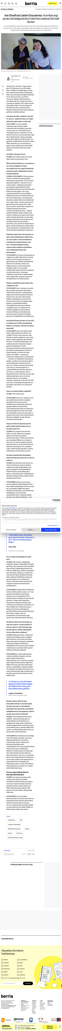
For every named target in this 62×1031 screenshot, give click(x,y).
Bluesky (33, 1011)
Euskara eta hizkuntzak (14, 824)
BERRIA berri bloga (25, 1005)
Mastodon (34, 1013)
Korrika (10, 833)
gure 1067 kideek (11, 508)
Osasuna (58, 9)
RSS (33, 1009)
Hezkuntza (51, 9)
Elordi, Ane (19, 833)
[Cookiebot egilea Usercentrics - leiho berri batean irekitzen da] (53, 500)
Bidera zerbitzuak (50, 1003)
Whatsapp (34, 1001)
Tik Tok (33, 1010)
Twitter (33, 1004)
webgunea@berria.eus (11, 1005)
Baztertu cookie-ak (11, 529)
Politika (38, 9)
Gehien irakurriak (46, 126)
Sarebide (23, 1010)
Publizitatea (23, 1006)
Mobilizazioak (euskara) (14, 828)
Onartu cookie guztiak (51, 529)
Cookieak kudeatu (52, 525)
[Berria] (7, 997)
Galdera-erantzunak (25, 1007)
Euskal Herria (11, 820)
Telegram (34, 1003)
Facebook (34, 1005)
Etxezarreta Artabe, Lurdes (15, 837)
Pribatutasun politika (42, 1005)
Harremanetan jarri (5, 1007)
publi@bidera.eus (10, 1006)
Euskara (44, 9)
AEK (21, 820)
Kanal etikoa (42, 1008)
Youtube (34, 1008)
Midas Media (50, 1005)
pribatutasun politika (14, 977)
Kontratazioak (24, 1008)
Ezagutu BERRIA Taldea (24, 1003)
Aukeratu (30, 529)
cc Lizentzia (42, 1007)
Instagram (34, 1006)
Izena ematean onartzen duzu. (15, 977)
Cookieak (42, 1006)
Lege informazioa (42, 1002)
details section (53, 522)
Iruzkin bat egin (10, 854)
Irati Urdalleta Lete (15, 76)
